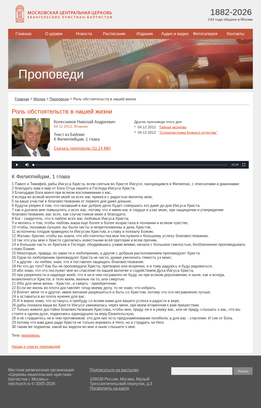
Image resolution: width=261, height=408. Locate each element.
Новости (84, 34)
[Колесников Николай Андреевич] (31, 155)
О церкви (53, 34)
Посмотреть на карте (109, 388)
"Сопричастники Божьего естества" (188, 132)
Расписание (114, 34)
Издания (145, 34)
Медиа (39, 99)
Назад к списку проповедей (36, 346)
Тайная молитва (172, 127)
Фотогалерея (205, 34)
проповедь (30, 335)
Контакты (235, 34)
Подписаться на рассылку (114, 370)
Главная (23, 34)
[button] (27, 165)
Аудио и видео (175, 34)
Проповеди (59, 99)
